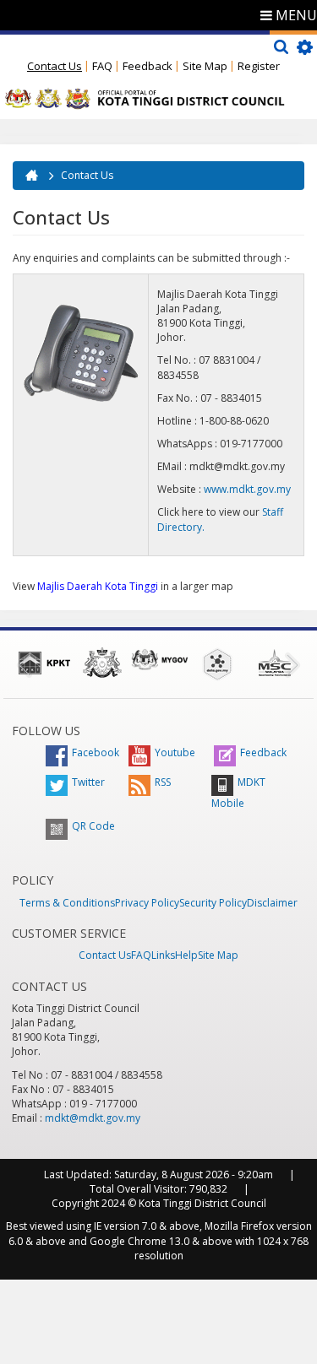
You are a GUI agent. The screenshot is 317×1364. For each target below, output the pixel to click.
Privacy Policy (147, 903)
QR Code (93, 826)
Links (163, 955)
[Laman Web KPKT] (45, 662)
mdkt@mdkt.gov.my (92, 1118)
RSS (163, 782)
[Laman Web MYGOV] (160, 659)
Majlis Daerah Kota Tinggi (97, 586)
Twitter (88, 782)
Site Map (205, 65)
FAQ (102, 65)
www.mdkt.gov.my (247, 489)
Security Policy (213, 903)
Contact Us (54, 65)
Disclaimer (272, 903)
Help (186, 955)
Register (259, 65)
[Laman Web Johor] (102, 662)
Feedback (147, 65)
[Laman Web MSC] (274, 662)
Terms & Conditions (67, 903)
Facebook (95, 752)
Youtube (175, 752)
